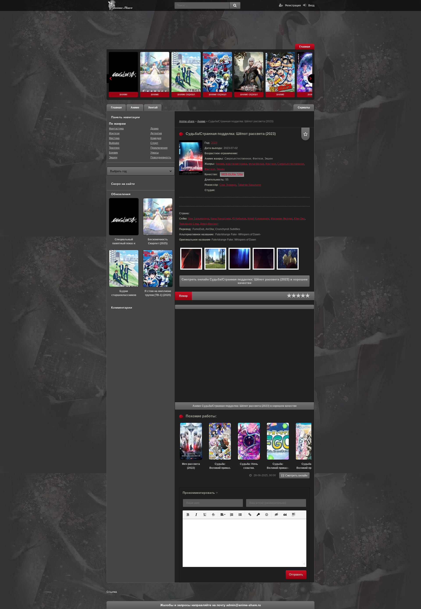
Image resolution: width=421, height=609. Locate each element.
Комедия (155, 138)
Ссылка (112, 591)
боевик (220, 163)
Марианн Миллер (282, 218)
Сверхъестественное (290, 163)
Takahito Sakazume (249, 184)
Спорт (154, 143)
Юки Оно (299, 218)
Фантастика (116, 128)
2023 (214, 142)
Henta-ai (139, 5)
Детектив (156, 133)
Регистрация (293, 5)
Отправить (296, 574)
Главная (304, 46)
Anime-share (186, 121)
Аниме (201, 121)
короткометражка (236, 163)
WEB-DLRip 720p (232, 174)
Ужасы (154, 152)
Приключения (159, 147)
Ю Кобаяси (239, 218)
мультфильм (256, 163)
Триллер (114, 147)
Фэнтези (210, 169)
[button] (187, 514)
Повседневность (160, 157)
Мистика (114, 138)
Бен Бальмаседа (198, 218)
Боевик (113, 152)
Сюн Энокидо (227, 184)
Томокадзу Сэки (189, 223)
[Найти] (234, 5)
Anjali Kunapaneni (258, 218)
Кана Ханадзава (220, 218)
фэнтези (270, 163)
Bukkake (114, 143)
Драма (154, 128)
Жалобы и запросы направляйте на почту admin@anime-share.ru (210, 605)
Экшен (220, 169)
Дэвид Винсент (209, 223)
